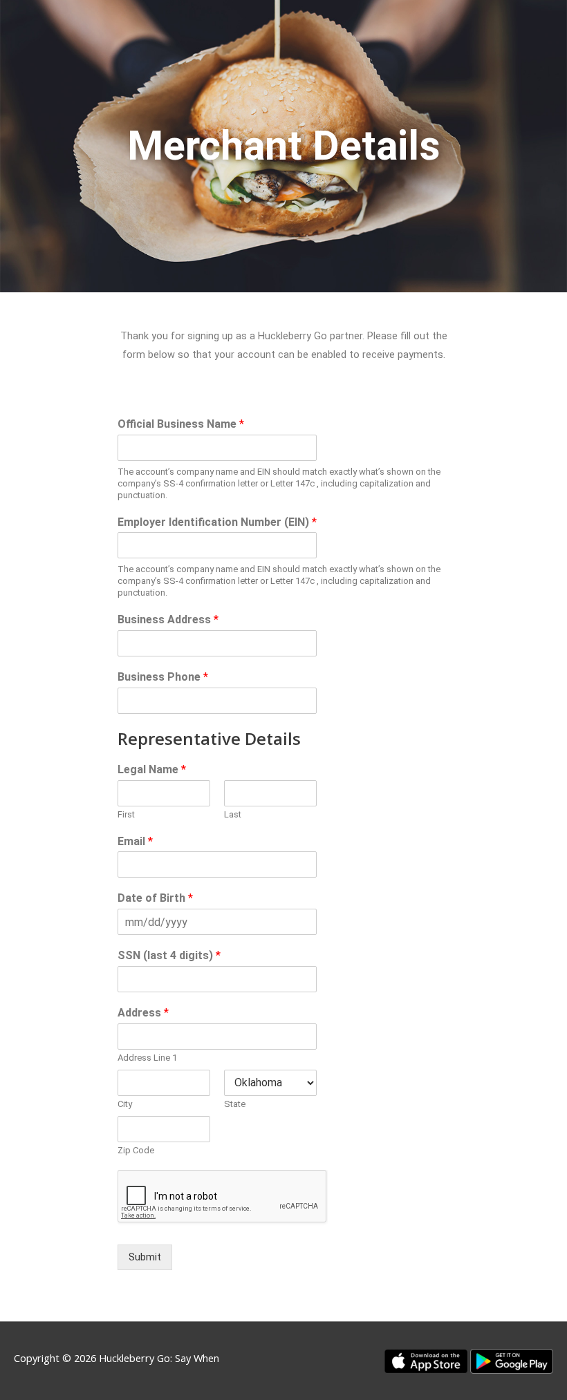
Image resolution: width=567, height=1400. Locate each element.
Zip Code (136, 1150)
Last (232, 814)
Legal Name (152, 769)
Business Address (168, 619)
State (234, 1104)
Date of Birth (155, 898)
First (126, 814)
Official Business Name (181, 424)
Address (143, 1012)
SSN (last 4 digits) (169, 955)
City (125, 1104)
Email (135, 841)
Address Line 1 (147, 1057)
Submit (145, 1257)
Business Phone (163, 676)
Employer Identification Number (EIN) (217, 522)
